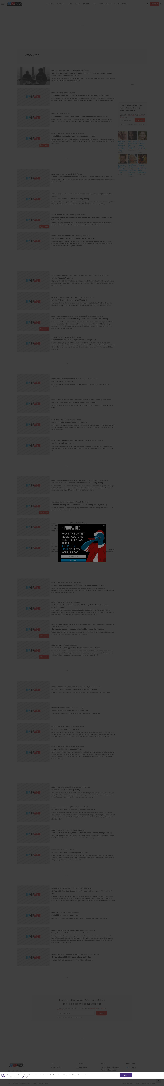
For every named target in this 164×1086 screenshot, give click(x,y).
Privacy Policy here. (24, 1077)
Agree (125, 1075)
